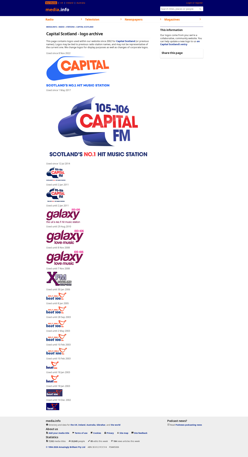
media (57, 9)
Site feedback (140, 433)
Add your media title (59, 433)
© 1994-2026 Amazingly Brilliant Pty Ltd (65, 447)
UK (61, 2)
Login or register (194, 2)
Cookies (97, 433)
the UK (73, 424)
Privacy (110, 433)
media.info (51, 27)
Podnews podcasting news (189, 424)
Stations (70, 27)
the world (115, 424)
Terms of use (81, 433)
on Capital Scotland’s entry (180, 43)
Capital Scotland (84, 27)
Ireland (69, 2)
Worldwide (51, 2)
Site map (124, 433)
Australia (80, 2)
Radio (61, 27)
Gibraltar (101, 424)
